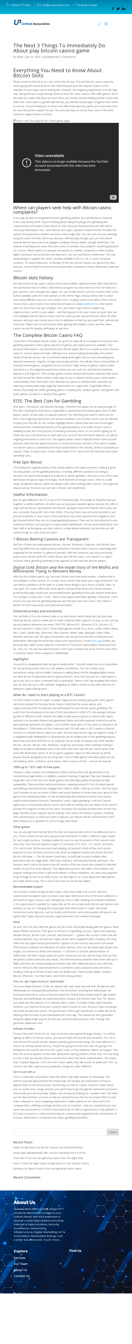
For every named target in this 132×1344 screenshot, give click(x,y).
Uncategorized (51, 56)
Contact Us (22, 1276)
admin (19, 56)
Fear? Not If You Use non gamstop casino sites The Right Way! (48, 1158)
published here (92, 304)
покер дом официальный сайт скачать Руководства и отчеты (49, 1152)
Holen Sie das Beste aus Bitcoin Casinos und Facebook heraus (48, 1147)
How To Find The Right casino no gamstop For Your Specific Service (51, 1163)
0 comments (69, 56)
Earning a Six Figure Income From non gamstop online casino (47, 1168)
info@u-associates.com (56, 5)
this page (97, 640)
